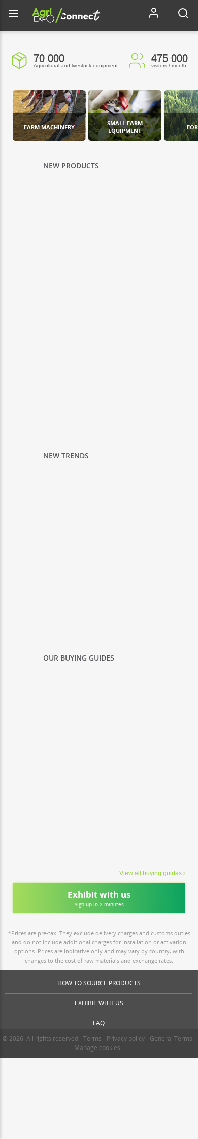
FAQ (99, 1022)
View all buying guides (150, 873)
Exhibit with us (99, 1003)
